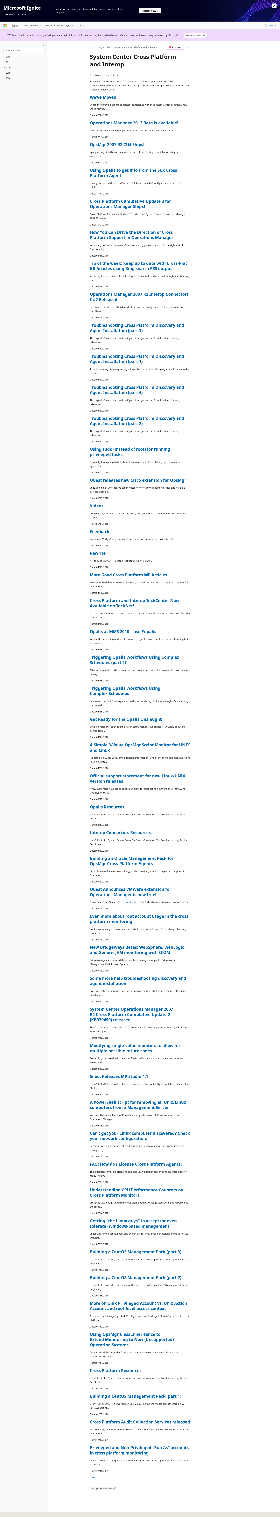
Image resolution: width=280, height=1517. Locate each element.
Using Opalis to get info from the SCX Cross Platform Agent (133, 172)
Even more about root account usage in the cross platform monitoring (139, 918)
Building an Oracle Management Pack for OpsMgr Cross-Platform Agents (132, 861)
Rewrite (98, 553)
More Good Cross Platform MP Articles (128, 575)
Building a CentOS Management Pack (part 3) (135, 1252)
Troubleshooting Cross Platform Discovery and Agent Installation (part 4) (137, 389)
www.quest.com (127, 902)
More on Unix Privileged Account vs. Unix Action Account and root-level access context (138, 1305)
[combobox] (23, 50)
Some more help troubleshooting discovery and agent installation (138, 980)
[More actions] (187, 47)
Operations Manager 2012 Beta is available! (134, 123)
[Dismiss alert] (274, 5)
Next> (93, 1477)
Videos (96, 506)
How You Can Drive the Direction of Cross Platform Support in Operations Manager (131, 234)
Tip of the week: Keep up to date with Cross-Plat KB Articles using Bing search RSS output (138, 265)
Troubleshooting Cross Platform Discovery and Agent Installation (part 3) (137, 327)
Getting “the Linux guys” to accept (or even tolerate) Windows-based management (133, 1223)
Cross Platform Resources (116, 1370)
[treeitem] (23, 57)
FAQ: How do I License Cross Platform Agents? (136, 1164)
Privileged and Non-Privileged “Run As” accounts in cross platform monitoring (139, 1450)
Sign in (273, 25)
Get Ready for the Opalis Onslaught (126, 719)
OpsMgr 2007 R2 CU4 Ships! (117, 144)
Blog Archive (104, 47)
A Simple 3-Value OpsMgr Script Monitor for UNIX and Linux (140, 747)
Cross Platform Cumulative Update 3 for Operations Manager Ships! (130, 203)
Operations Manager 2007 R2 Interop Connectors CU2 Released (139, 296)
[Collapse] (42, 45)
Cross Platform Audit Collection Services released (140, 1422)
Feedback (99, 531)
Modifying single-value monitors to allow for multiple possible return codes (135, 1048)
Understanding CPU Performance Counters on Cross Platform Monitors (136, 1192)
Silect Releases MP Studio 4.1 (119, 1076)
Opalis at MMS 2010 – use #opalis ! (124, 631)
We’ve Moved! (104, 97)
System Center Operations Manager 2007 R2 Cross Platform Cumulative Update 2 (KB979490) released (131, 1014)
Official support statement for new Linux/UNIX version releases (137, 778)
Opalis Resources (107, 807)
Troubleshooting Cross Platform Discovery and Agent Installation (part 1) (137, 358)
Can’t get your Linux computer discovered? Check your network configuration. (140, 1135)
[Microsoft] (5, 25)
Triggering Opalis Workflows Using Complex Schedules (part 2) (134, 659)
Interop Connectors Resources (120, 832)
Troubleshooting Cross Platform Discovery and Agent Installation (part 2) (137, 420)
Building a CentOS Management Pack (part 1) (135, 1396)
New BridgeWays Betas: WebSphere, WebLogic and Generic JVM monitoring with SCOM (137, 949)
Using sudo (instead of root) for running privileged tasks (130, 451)
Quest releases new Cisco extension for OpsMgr (138, 480)
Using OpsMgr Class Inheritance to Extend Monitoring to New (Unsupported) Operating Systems (132, 1339)
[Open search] (265, 25)
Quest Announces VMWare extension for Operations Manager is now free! (130, 891)
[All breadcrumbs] (92, 47)
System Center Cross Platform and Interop (134, 47)
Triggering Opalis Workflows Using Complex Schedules (125, 690)
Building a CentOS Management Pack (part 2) (135, 1277)
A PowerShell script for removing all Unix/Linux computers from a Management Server (138, 1104)
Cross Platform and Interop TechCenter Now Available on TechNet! (134, 603)
